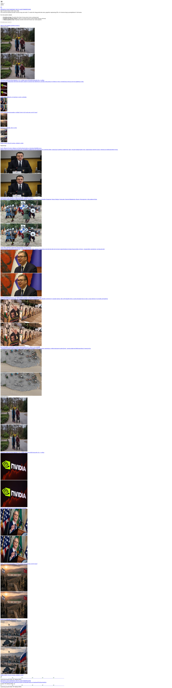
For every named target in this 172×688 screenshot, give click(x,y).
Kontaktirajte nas (11, 682)
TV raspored (4, 682)
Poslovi (17, 682)
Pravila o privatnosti (33, 682)
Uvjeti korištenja (23, 682)
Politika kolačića (42, 682)
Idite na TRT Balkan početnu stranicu (10, 25)
